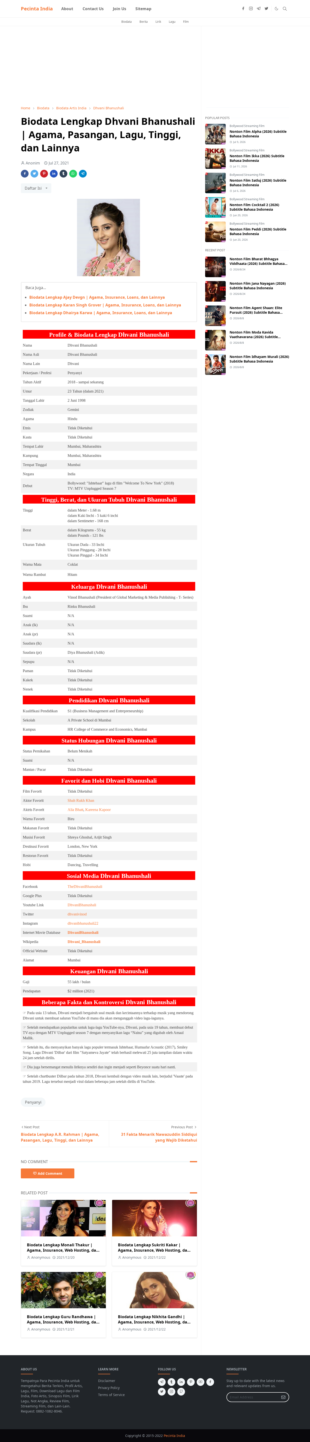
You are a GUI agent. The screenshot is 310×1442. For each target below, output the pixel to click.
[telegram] (259, 9)
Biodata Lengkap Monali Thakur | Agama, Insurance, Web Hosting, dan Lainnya (63, 1250)
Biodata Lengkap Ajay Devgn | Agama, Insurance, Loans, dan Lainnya (97, 297)
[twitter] (266, 9)
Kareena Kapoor (98, 810)
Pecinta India (37, 8)
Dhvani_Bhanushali (84, 942)
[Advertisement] (109, 66)
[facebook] (243, 9)
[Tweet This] (34, 174)
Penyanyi (33, 1102)
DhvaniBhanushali (82, 905)
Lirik (158, 22)
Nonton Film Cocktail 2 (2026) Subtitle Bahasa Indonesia (254, 207)
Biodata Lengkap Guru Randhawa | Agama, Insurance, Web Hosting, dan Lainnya (63, 1322)
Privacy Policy (109, 1387)
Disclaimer (106, 1380)
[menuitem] (67, 8)
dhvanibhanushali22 (83, 923)
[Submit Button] (283, 1397)
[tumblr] (171, 1382)
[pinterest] (191, 1382)
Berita (144, 22)
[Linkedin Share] (54, 174)
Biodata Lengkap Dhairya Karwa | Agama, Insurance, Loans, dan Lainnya (100, 312)
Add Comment (50, 1173)
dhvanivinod (77, 914)
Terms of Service (111, 1394)
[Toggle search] (284, 8)
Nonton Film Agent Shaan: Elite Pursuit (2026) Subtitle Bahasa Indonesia (256, 312)
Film (186, 22)
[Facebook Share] (25, 174)
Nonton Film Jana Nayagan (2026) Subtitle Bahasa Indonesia (258, 285)
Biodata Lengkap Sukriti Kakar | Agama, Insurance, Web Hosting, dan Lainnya (154, 1250)
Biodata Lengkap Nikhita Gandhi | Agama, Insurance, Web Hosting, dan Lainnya (154, 1322)
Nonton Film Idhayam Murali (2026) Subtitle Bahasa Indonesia (259, 359)
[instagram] (251, 9)
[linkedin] (181, 1382)
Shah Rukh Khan (81, 800)
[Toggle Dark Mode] (276, 9)
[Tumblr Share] (63, 174)
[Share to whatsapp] (73, 174)
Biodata (126, 22)
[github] (181, 1392)
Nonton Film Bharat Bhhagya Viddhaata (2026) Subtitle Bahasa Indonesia (257, 263)
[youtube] (200, 1382)
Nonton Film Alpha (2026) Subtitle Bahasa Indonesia (258, 133)
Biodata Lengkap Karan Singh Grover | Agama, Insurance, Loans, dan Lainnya (105, 305)
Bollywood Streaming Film (247, 126)
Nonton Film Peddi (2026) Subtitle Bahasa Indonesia (258, 231)
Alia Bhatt (75, 810)
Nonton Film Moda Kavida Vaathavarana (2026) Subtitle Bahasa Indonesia (254, 337)
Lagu (172, 22)
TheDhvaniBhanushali (85, 887)
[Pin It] (44, 174)
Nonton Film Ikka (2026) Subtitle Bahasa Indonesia (257, 158)
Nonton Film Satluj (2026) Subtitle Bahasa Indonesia (258, 182)
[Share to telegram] (83, 174)
